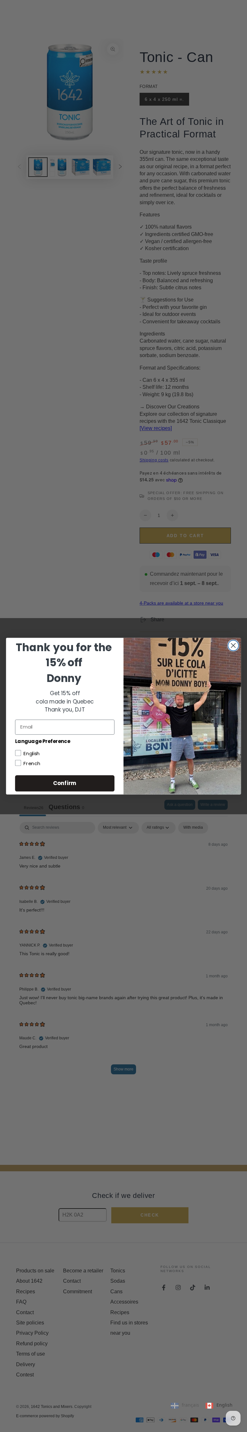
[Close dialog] (233, 645)
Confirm (65, 783)
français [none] (190, 1405)
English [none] (224, 1405)
